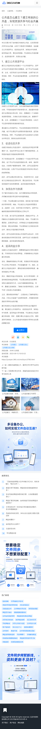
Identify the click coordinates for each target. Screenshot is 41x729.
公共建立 (14, 344)
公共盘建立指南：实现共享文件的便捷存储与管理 (11, 393)
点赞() (21, 330)
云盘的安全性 (10, 529)
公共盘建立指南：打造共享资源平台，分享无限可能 (30, 412)
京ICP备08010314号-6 (18, 719)
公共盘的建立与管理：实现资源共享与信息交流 (30, 393)
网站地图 (21, 723)
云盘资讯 (10, 11)
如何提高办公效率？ (13, 524)
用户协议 (13, 723)
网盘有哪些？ (10, 520)
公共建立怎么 (23, 344)
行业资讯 (19, 11)
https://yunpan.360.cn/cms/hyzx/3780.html (18, 359)
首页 (3, 11)
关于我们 (5, 723)
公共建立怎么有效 (8, 347)
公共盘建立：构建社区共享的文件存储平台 (11, 412)
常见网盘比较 (11, 533)
